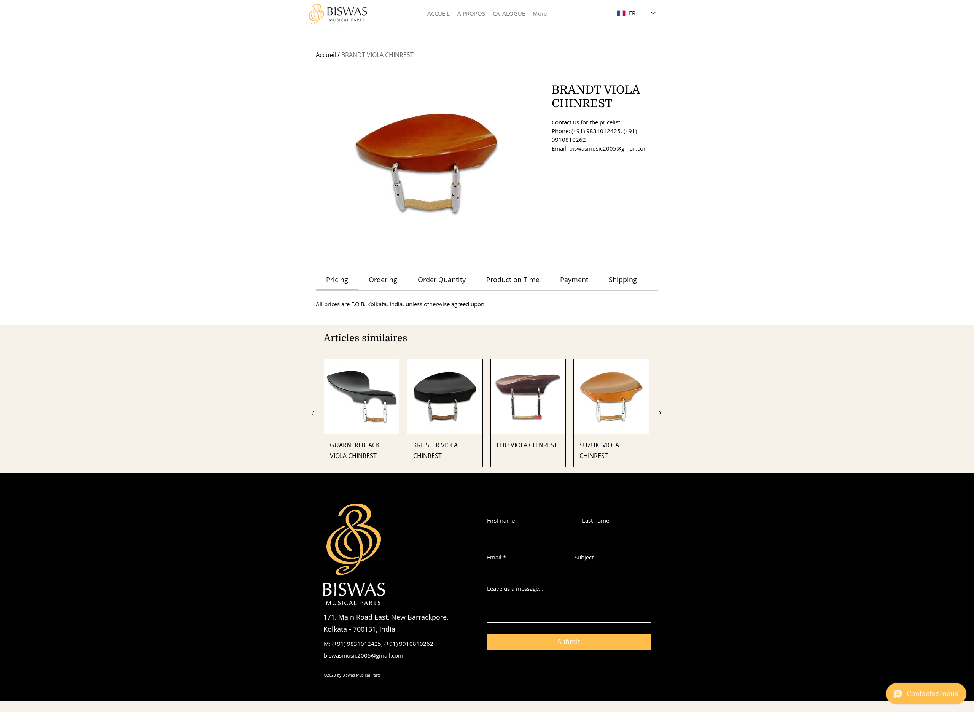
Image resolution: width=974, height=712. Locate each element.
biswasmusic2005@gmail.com (363, 655)
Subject (584, 557)
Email (494, 557)
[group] (486, 413)
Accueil (326, 55)
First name (501, 520)
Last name (595, 520)
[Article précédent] (312, 413)
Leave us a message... (515, 588)
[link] (337, 279)
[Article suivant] (660, 413)
